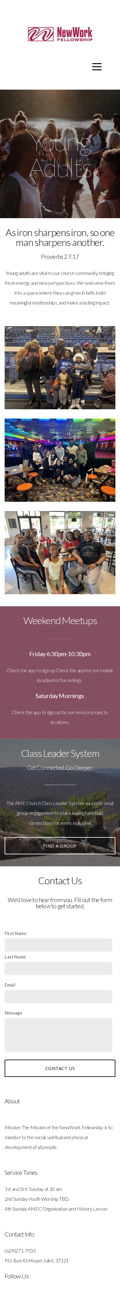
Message (13, 1013)
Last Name (15, 956)
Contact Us (60, 1068)
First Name (15, 933)
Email (10, 984)
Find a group (60, 846)
